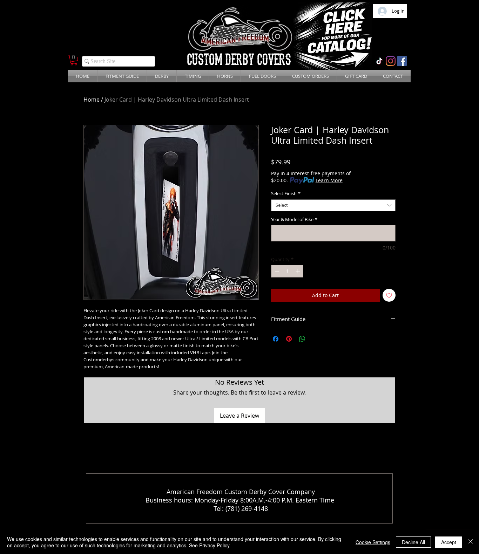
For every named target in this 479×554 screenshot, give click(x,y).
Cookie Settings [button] (373, 542)
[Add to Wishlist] (389, 295)
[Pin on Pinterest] (289, 339)
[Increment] (298, 271)
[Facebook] (402, 61)
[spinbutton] (287, 271)
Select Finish (286, 194)
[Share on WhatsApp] (302, 339)
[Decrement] (276, 271)
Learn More (329, 180)
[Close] (470, 542)
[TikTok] (379, 61)
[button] (74, 60)
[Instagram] (391, 61)
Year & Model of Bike (294, 220)
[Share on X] (315, 339)
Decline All (413, 542)
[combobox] (333, 205)
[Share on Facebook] (275, 339)
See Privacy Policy (209, 545)
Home (91, 99)
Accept (448, 542)
